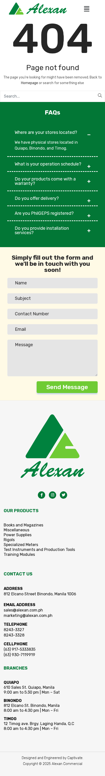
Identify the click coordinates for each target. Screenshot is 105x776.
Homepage (29, 83)
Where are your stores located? (46, 132)
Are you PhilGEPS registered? (44, 213)
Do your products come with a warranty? (45, 181)
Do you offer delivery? (37, 198)
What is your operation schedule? (48, 164)
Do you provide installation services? (42, 230)
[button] (87, 9)
